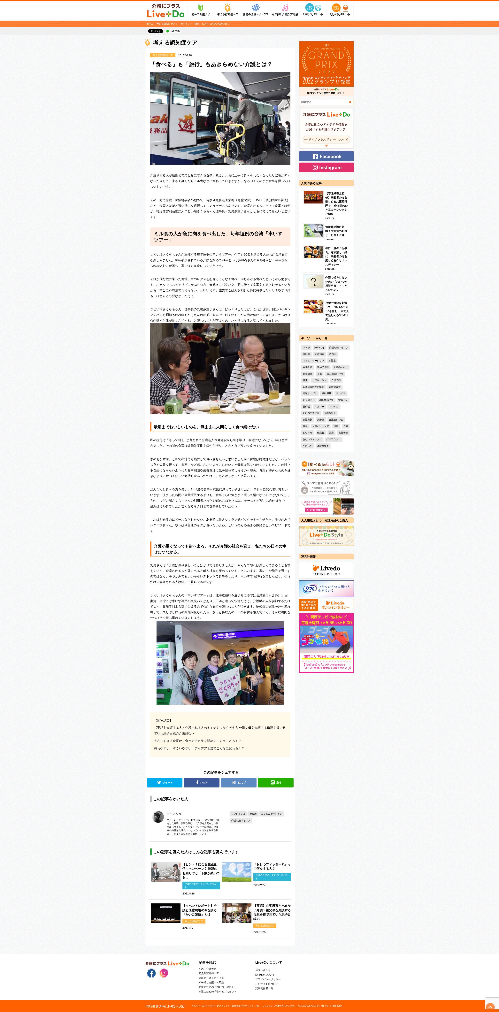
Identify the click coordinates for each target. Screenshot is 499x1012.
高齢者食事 (323, 445)
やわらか (307, 445)
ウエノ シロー (175, 814)
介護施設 (319, 354)
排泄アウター (333, 439)
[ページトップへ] (490, 1007)
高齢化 (320, 419)
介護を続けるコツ (240, 820)
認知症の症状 (326, 399)
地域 (336, 426)
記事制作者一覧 (264, 988)
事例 (305, 426)
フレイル (333, 406)
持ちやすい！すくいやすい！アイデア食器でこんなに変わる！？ (199, 748)
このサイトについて (266, 983)
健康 (305, 380)
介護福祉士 (330, 412)
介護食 (332, 360)
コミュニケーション (271, 813)
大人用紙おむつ (335, 373)
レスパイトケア (320, 426)
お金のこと (309, 399)
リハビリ (340, 393)
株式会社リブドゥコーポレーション (251, 1006)
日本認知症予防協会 (313, 386)
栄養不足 (343, 399)
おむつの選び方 (311, 412)
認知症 (332, 354)
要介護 (253, 813)
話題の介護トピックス (211, 977)
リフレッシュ (238, 813)
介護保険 (307, 373)
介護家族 (307, 419)
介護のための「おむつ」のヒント (218, 986)
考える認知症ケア (166, 23)
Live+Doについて (265, 974)
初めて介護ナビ (207, 968)
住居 (345, 426)
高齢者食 (343, 432)
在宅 (319, 373)
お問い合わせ (263, 970)
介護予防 (336, 380)
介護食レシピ (336, 419)
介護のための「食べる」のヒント (218, 991)
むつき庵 (307, 432)
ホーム (149, 23)
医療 (331, 432)
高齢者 (306, 354)
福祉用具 (326, 393)
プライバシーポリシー (268, 979)
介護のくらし (341, 367)
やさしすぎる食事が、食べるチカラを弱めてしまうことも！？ (197, 740)
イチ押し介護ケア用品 (211, 982)
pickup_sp (319, 347)
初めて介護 (323, 367)
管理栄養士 (335, 386)
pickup (306, 347)
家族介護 (307, 367)
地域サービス (310, 393)
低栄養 (320, 432)
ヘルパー (319, 406)
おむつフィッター (312, 439)
